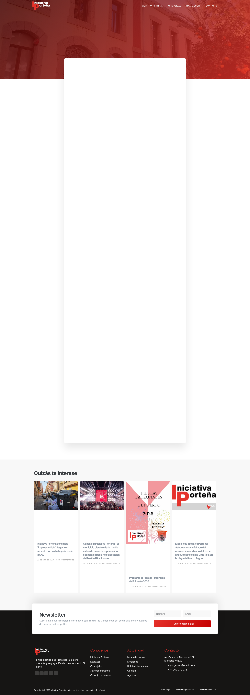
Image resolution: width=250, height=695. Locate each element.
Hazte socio (193, 6)
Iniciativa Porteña (152, 6)
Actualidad (174, 6)
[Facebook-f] (37, 673)
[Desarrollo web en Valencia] (102, 689)
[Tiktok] (56, 673)
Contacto (212, 6)
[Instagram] (41, 673)
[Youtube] (51, 673)
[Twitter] (46, 673)
